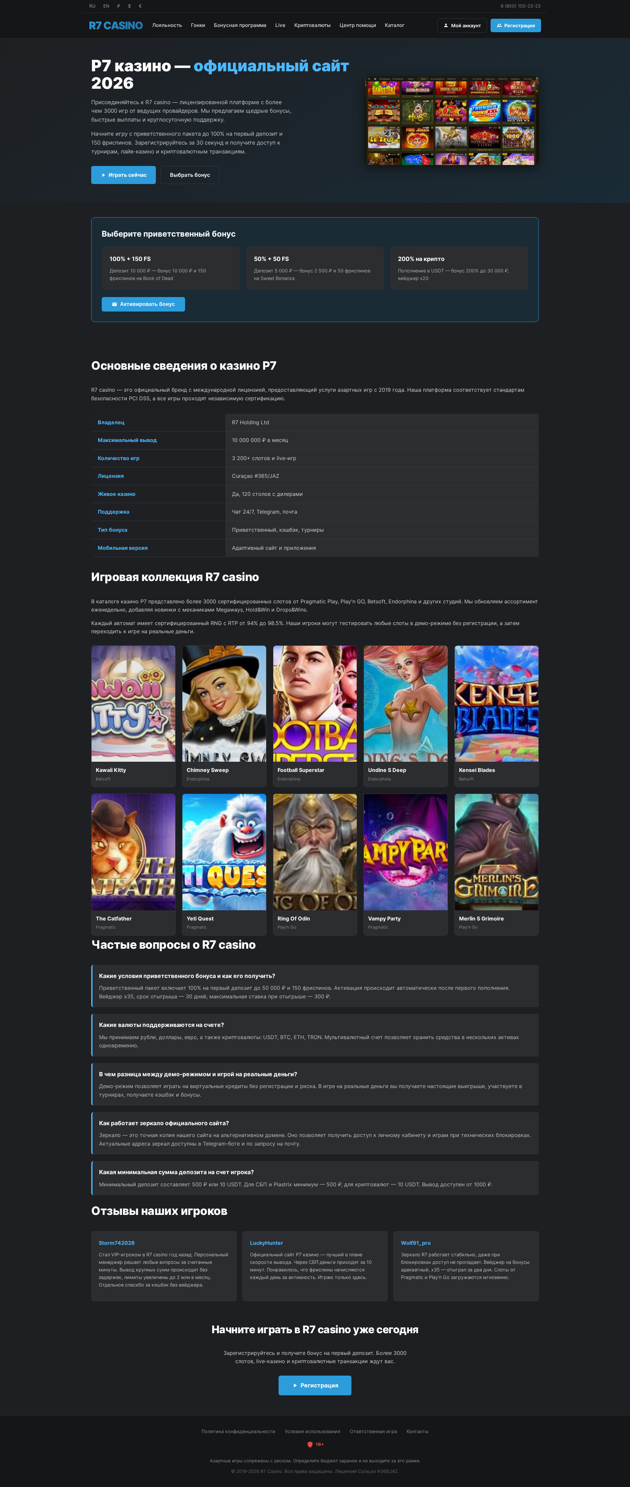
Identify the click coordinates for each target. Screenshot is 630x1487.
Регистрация (519, 25)
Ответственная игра (373, 1431)
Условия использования (312, 1431)
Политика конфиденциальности (238, 1431)
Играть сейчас (128, 175)
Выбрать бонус (190, 175)
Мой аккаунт (466, 25)
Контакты (418, 1431)
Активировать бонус (147, 304)
